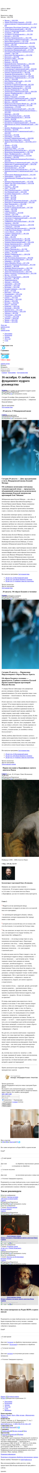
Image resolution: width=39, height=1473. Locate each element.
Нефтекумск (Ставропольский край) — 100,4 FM (20, 164)
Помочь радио (6, 1104)
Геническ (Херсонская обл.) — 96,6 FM (17, 72)
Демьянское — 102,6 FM (12, 296)
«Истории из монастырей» (9, 1199)
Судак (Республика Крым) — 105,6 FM (17, 230)
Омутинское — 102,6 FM (13, 315)
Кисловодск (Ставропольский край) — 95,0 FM (20, 122)
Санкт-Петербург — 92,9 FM (14, 213)
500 (3, 1094)
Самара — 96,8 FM (11, 211)
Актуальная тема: (24, 574)
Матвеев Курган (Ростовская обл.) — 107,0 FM (20, 150)
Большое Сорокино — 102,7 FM (15, 289)
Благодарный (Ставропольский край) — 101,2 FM (21, 39)
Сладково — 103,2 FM (12, 316)
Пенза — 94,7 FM (10, 195)
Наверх (3, 1396)
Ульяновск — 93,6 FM (12, 256)
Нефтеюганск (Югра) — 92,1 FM (15, 166)
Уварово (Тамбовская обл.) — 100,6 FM (17, 254)
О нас (6, 340)
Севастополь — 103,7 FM (13, 219)
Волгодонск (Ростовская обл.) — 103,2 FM (18, 55)
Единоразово (18, 1100)
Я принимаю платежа (13, 1102)
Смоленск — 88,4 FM (11, 223)
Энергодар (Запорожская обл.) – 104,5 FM (18, 271)
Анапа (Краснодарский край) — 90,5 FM (18, 29)
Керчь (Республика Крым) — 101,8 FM (17, 116)
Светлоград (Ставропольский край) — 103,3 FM (20, 218)
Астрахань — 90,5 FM (12, 32)
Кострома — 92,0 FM (11, 129)
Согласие (11, 1163)
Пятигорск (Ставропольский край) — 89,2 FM (19, 202)
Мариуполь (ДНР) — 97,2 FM (14, 148)
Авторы (7, 337)
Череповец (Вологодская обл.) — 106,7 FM (18, 268)
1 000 (6, 1094)
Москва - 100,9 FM (7, 17)
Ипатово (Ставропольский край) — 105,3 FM (19, 100)
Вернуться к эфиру (7, 15)
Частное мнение (12, 1207)
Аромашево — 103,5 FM (12, 284)
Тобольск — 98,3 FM (11, 313)
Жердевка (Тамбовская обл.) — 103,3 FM (18, 88)
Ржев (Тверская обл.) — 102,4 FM (15, 204)
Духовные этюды (12, 1246)
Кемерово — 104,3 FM (12, 114)
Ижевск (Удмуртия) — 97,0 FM (15, 96)
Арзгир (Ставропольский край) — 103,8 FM (19, 31)
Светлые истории (12, 1197)
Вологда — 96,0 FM (11, 60)
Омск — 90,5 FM (10, 185)
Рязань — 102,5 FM (11, 209)
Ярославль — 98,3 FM (12, 278)
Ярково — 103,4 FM (11, 322)
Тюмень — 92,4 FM (11, 252)
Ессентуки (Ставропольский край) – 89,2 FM (19, 84)
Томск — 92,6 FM (10, 247)
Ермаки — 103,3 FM (11, 297)
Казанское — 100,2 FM (12, 306)
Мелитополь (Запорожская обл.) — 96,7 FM (19, 152)
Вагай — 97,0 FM (10, 290)
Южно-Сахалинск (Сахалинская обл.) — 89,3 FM (20, 273)
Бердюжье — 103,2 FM (12, 287)
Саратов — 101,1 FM (11, 214)
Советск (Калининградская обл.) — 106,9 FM (19, 225)
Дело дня (4, 325)
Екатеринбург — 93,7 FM (13, 83)
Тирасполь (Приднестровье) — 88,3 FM (17, 240)
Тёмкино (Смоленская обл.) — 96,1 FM (17, 239)
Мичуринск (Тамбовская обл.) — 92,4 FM (18, 155)
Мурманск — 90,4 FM (12, 157)
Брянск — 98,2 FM (11, 45)
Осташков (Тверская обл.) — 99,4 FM (17, 193)
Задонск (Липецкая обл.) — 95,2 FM (16, 90)
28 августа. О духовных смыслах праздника (19, 581)
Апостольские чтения (9, 764)
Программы (8, 333)
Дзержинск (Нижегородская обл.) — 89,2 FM (19, 76)
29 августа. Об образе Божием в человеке (18, 579)
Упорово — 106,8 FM (11, 318)
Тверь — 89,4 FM (10, 237)
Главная (4, 372)
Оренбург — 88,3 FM (11, 187)
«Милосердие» (30, 1415)
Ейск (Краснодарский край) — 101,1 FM (18, 81)
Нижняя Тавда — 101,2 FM (13, 310)
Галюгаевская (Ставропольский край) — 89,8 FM (20, 69)
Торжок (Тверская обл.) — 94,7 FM (16, 249)
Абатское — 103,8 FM (12, 282)
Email (3, 1151)
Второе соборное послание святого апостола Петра (17, 1299)
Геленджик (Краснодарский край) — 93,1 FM (19, 70)
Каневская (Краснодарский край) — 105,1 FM (19, 109)
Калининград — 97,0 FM (13, 107)
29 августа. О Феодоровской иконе (16, 578)
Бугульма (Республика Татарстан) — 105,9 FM (20, 46)
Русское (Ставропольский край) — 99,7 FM (19, 207)
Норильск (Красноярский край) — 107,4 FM (19, 181)
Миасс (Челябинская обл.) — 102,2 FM (17, 154)
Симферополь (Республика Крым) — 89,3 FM (19, 221)
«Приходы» (4, 1417)
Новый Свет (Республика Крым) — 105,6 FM (19, 183)
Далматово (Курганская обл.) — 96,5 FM (18, 74)
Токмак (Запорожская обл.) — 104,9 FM (17, 244)
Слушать (3, 1197)
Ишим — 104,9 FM (11, 304)
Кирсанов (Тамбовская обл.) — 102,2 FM (18, 121)
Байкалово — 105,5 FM (12, 285)
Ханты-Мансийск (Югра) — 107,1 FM (17, 263)
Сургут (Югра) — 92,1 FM (13, 232)
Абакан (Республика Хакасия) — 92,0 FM (18, 22)
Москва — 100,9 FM (11, 20)
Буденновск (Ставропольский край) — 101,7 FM (20, 48)
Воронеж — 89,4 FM (11, 62)
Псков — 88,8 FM (10, 199)
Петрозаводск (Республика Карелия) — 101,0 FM (20, 200)
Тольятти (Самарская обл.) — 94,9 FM (17, 245)
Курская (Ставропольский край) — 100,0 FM (19, 138)
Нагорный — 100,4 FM (12, 308)
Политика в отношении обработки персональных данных (19, 1457)
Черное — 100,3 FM (11, 320)
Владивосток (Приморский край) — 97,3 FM (19, 50)
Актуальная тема (22, 372)
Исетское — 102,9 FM (12, 303)
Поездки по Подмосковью (15, 1257)
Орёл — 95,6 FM (10, 188)
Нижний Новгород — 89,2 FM (14, 167)
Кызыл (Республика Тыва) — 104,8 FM (17, 140)
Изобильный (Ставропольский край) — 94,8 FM (20, 98)
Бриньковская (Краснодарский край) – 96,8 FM (20, 43)
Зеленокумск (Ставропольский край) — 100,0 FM (21, 91)
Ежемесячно (8, 1100)
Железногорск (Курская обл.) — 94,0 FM (18, 86)
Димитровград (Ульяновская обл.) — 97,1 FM (19, 77)
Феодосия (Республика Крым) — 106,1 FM (18, 259)
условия (15, 1102)
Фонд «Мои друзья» (18, 1415)
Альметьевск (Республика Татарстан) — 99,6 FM (20, 27)
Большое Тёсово (6, 1258)
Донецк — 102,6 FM (11, 79)
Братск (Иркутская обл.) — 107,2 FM (16, 41)
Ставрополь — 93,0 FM (12, 226)
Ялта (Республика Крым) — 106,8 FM (17, 277)
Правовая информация (8, 1454)
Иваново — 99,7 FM (11, 95)
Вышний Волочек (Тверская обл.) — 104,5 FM (20, 64)
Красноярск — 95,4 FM (12, 136)
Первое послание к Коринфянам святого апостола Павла (19, 1238)
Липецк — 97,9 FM (11, 145)
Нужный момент (6, 1209)
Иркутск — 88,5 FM (11, 102)
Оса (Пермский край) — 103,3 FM (16, 192)
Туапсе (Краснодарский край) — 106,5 (17, 251)
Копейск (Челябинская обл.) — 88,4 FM (17, 128)
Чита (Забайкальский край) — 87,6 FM (17, 270)
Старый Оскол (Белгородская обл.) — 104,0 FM (20, 228)
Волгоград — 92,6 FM (12, 57)
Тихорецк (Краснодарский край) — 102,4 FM (19, 242)
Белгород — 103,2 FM (12, 36)
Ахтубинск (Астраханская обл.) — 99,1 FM (18, 34)
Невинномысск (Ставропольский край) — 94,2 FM (21, 162)
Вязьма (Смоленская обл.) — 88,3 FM (17, 65)
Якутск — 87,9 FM (11, 275)
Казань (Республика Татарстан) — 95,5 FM (18, 105)
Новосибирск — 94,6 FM (13, 176)
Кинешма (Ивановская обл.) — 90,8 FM (17, 117)
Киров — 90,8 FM (10, 119)
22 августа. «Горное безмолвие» (11, 1248)
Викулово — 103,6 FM (12, 292)
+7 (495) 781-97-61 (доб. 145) (21, 1424)
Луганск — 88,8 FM (11, 147)
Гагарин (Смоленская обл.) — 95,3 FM (17, 67)
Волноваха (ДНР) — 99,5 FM (14, 58)
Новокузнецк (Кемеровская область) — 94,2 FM (20, 174)
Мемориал (8, 1410)
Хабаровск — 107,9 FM (12, 261)
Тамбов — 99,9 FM (11, 235)
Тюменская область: (11, 280)
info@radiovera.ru (6, 1424)
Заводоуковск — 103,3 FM (13, 299)
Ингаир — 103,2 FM (11, 301)
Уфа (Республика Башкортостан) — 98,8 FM (19, 258)
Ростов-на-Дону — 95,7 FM (13, 206)
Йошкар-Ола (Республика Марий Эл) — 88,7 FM (20, 103)
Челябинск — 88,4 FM (12, 266)
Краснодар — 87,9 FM (12, 135)
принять (3, 1471)
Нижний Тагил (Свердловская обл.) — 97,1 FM (20, 169)
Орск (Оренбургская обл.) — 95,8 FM (17, 190)
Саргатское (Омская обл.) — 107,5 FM (17, 216)
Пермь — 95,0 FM (10, 197)
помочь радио (5, 327)
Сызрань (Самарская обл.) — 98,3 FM (17, 233)
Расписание (8, 335)
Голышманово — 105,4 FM (13, 294)
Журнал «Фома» (6, 1415)
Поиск (21, 369)
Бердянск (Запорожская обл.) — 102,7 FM (18, 38)
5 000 (10, 1094)
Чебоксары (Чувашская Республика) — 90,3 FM (20, 264)
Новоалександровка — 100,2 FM (15, 311)
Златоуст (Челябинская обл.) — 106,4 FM (18, 93)
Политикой (7, 1166)
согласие (11, 1175)
